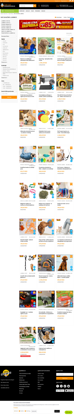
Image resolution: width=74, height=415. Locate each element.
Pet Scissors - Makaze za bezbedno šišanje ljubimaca (64, 168)
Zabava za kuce (42, 128)
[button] (27, 5)
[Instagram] (61, 386)
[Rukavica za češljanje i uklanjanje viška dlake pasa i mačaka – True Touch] (27, 45)
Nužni (17, 411)
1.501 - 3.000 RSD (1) (7, 88)
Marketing (21, 388)
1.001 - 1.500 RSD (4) (7, 86)
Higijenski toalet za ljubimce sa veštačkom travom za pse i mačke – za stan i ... (27, 350)
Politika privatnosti (23, 382)
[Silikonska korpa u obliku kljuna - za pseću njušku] (64, 262)
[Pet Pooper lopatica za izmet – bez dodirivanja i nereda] (64, 118)
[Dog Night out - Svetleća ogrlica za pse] (27, 299)
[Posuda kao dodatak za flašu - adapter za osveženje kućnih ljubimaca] (46, 154)
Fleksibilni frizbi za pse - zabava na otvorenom (45, 131)
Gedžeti (39, 386)
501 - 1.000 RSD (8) (7, 84)
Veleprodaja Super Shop (24, 384)
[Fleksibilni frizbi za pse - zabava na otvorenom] (46, 118)
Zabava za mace (42, 201)
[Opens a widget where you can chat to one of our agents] (69, 412)
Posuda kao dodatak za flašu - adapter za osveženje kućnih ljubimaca (46, 169)
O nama (21, 393)
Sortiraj (65, 17)
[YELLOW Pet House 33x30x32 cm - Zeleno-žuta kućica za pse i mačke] (64, 82)
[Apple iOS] (69, 390)
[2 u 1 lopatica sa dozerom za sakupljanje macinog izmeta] (64, 226)
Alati (39, 382)
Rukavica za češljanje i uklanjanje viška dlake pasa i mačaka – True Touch (27, 60)
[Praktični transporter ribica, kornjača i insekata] (64, 299)
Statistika (22, 411)
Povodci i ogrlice (6, 26)
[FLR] (46, 24)
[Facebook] (57, 386)
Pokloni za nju (6, 75)
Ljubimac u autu (5, 22)
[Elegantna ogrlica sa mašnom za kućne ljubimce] (27, 190)
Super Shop (11, 13)
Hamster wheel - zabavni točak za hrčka (26, 240)
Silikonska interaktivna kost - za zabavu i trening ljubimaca (27, 132)
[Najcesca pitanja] (39, 5)
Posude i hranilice (6, 24)
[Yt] (68, 386)
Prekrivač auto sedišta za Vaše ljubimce (45, 349)
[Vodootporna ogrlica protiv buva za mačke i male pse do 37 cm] (64, 45)
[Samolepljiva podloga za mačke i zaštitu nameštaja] (46, 82)
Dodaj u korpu (29, 69)
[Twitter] (65, 386)
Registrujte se (64, 1)
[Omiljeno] (69, 1)
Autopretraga (58, 17)
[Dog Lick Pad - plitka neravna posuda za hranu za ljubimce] (46, 226)
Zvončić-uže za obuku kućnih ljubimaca (27, 276)
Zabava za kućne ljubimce (8, 29)
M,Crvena (5, 53)
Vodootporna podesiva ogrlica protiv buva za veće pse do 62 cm (27, 96)
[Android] (60, 390)
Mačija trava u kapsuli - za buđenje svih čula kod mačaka (45, 205)
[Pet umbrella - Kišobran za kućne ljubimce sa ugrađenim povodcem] (46, 299)
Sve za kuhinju (41, 377)
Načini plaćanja (22, 375)
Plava (4, 58)
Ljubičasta (5, 49)
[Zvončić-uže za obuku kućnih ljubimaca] (27, 262)
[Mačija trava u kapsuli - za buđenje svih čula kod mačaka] (46, 190)
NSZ (4, 56)
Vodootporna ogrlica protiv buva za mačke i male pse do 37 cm (64, 60)
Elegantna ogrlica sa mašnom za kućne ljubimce (27, 204)
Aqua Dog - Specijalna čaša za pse (45, 59)
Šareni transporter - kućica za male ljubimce (46, 276)
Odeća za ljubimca (6, 31)
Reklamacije (21, 380)
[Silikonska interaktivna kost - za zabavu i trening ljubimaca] (27, 118)
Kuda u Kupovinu (4, 13)
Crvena (5, 42)
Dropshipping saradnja (24, 386)
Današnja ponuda (6, 67)
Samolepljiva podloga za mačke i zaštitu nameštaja (45, 95)
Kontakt (21, 390)
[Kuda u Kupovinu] (8, 5)
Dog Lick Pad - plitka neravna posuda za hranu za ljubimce (46, 240)
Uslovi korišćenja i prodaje (25, 373)
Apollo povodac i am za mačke (63, 204)
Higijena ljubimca (6, 27)
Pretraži (9, 97)
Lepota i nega (41, 373)
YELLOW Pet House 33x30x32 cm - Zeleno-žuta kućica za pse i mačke (64, 96)
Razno (39, 388)
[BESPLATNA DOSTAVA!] (57, 5)
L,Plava (5, 48)
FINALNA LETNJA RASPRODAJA (9, 69)
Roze (4, 60)
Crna (4, 41)
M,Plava (5, 54)
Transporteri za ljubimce (8, 33)
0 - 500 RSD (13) (6, 82)
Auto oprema (41, 384)
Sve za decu (40, 375)
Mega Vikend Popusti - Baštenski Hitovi (10, 73)
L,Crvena (5, 46)
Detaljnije (16, 407)
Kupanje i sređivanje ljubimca (27, 56)
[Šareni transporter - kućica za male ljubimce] (46, 262)
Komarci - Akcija (6, 71)
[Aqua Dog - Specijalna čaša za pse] (46, 45)
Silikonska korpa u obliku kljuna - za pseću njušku (63, 276)
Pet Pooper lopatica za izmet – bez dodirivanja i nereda (63, 132)
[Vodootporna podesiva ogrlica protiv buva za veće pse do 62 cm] (27, 82)
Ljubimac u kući (5, 21)
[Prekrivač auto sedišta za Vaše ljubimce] (46, 335)
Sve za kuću (40, 380)
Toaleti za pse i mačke (25, 345)
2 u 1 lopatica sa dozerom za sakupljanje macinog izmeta (64, 240)
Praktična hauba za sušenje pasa (27, 168)
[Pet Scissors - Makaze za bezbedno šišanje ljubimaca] (64, 154)
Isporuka (21, 377)
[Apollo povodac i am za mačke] (64, 190)
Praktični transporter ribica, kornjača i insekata (64, 312)
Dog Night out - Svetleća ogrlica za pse (26, 312)
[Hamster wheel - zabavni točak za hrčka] (27, 226)
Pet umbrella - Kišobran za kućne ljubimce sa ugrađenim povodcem (46, 313)
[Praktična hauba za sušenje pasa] (27, 154)
